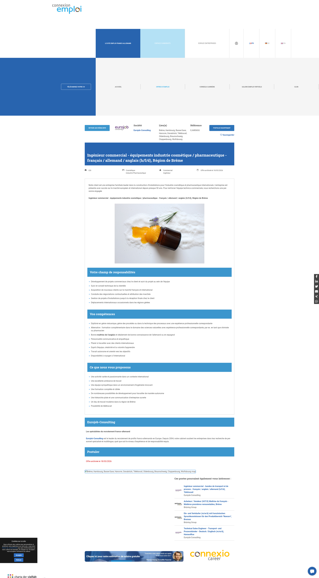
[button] (312, 571)
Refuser (18, 560)
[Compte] (236, 43)
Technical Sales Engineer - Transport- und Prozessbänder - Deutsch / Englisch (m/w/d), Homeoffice (204, 531)
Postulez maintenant (221, 128)
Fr (252, 43)
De (268, 43)
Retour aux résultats (97, 128)
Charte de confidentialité (9, 548)
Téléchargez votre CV (76, 87)
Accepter (19, 555)
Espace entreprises (207, 43)
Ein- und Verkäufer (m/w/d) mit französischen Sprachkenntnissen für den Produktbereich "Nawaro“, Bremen (208, 516)
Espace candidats (162, 43)
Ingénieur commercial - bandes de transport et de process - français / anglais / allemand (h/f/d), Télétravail (206, 489)
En (284, 43)
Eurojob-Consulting (142, 130)
